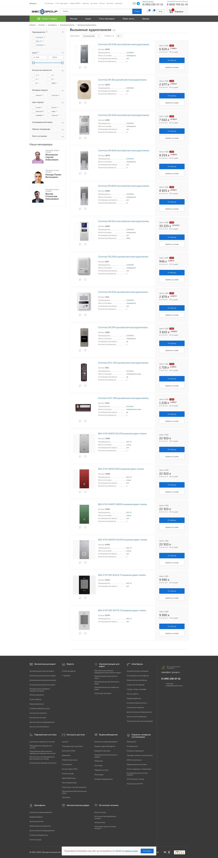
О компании (49, 3)
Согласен (147, 851)
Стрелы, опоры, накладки (136, 689)
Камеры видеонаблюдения (104, 746)
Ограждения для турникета (72, 746)
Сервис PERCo (75, 3)
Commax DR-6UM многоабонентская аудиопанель (123, 150)
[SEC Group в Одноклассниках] (169, 852)
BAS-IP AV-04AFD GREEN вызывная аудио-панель (122, 504)
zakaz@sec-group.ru (170, 672)
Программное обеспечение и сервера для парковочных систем (43, 752)
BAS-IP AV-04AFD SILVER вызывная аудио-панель (122, 433)
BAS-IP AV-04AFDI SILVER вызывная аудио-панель (122, 540)
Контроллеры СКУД (69, 769)
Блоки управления (37, 695)
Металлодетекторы (69, 783)
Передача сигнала (101, 770)
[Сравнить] (80, 67)
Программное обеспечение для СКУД (74, 792)
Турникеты (66, 797)
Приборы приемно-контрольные (140, 755)
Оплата (102, 3)
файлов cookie (131, 851)
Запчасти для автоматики (39, 727)
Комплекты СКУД (68, 751)
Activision (130, 371)
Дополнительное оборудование (42, 722)
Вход (160, 11)
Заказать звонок (148, 1)
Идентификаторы (68, 778)
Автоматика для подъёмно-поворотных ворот (40, 690)
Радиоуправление (37, 704)
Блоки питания (100, 812)
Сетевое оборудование (103, 779)
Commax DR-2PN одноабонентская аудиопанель (123, 327)
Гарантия (86, 3)
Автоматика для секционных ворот (43, 680)
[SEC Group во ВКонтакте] (165, 852)
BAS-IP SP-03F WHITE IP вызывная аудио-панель (122, 610)
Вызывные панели (37, 821)
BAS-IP (129, 442)
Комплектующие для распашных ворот (106, 683)
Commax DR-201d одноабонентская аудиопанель (123, 257)
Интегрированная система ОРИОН (137, 774)
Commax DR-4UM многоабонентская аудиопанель (123, 115)
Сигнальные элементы (38, 713)
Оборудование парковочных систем (41, 747)
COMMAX (130, 53)
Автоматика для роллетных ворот (42, 685)
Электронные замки (69, 760)
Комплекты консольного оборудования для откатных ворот (107, 672)
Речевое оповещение (135, 751)
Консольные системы (38, 718)
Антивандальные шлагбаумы (138, 676)
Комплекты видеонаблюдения (105, 742)
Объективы (98, 761)
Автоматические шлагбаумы (137, 671)
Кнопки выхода (68, 773)
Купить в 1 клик (172, 67)
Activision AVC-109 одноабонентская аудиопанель (123, 398)
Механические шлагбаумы (137, 680)
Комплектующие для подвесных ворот (106, 688)
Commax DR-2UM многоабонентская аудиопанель (123, 44)
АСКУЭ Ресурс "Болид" (135, 779)
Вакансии (118, 3)
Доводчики (66, 755)
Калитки (65, 742)
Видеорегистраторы (102, 751)
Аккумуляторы (99, 822)
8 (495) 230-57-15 (152, 4)
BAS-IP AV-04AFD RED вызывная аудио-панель (121, 469)
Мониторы (98, 765)
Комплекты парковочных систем (42, 742)
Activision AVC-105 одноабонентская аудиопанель (123, 363)
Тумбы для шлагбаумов (135, 685)
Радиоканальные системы (137, 764)
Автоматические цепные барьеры (140, 721)
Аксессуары (99, 774)
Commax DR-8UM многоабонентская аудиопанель (123, 186)
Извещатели (131, 742)
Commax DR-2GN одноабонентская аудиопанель (123, 292)
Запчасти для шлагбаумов (137, 717)
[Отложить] (85, 67)
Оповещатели (132, 746)
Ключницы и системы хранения (74, 787)
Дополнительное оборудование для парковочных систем (42, 758)
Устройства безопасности (40, 708)
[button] (134, 3)
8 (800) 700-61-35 (177, 4)
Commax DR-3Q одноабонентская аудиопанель (122, 80)
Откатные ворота (68, 671)
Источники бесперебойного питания (105, 817)
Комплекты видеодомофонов (41, 812)
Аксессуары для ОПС (135, 784)
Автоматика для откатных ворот (42, 671)
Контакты (110, 3)
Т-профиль (66, 676)
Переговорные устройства (40, 826)
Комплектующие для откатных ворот (106, 677)
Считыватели (67, 764)
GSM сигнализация (134, 760)
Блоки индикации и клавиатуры (139, 769)
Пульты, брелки (35, 699)
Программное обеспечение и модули (105, 756)
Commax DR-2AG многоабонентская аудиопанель (123, 221)
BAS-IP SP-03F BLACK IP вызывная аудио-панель (122, 575)
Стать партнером (61, 3)
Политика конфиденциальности (174, 685)
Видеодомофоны (36, 817)
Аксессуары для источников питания (105, 827)
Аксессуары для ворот (103, 693)
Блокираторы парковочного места (43, 763)
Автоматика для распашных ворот (43, 676)
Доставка (94, 3)
